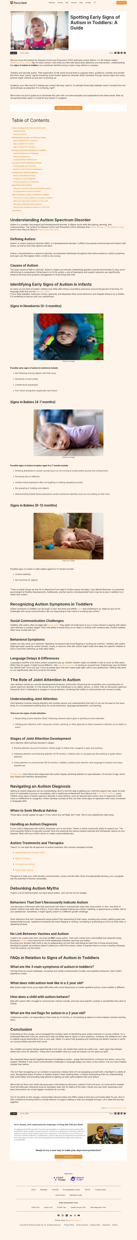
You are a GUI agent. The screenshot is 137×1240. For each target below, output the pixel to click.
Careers (115, 1225)
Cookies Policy (95, 1225)
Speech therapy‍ (22, 858)
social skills (53, 625)
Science (74, 3)
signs (79, 609)
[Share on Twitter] (118, 53)
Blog (81, 3)
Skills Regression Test (98, 1207)
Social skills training (24, 870)
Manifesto (43, 1190)
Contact (88, 3)
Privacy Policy (69, 1225)
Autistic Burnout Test (78, 1207)
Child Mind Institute (106, 793)
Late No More (60, 1195)
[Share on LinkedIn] (121, 53)
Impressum (106, 1225)
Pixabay (124, 1108)
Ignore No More (74, 1220)
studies (23, 940)
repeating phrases (66, 665)
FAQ (66, 3)
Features (52, 3)
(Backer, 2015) (42, 291)
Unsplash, (115, 1108)
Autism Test (48, 1207)
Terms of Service (82, 1225)
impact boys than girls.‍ (48, 229)
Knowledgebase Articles (71, 1190)
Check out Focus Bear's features (68, 108)
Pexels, (120, 1108)
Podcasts (55, 1190)
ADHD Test (35, 1207)
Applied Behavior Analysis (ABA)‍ (30, 852)
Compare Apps (100, 1190)
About (33, 1190)
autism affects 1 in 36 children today (106, 227)
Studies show (16, 774)
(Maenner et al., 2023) (20, 63)
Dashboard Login (76, 1195)
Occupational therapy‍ (25, 864)
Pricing (60, 3)
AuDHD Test (61, 1207)
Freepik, (109, 1108)
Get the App (68, 1157)
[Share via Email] (125, 53)
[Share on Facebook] (115, 53)
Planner (87, 1190)
